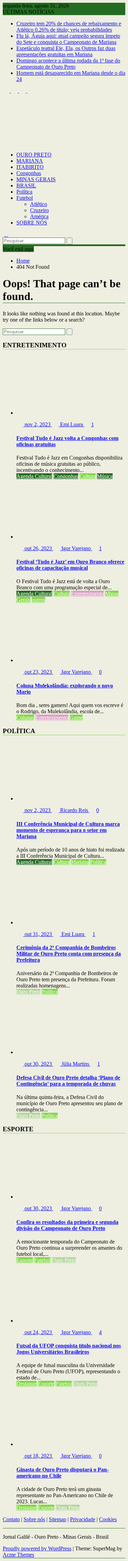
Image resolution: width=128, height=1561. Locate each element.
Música (105, 476)
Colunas (25, 717)
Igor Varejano (76, 548)
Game (76, 717)
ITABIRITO (30, 167)
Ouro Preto (28, 992)
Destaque (26, 1384)
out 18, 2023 (38, 1456)
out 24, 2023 (38, 1332)
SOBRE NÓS (31, 223)
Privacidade (82, 1519)
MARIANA (29, 161)
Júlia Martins (75, 1064)
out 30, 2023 (38, 1064)
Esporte (24, 1260)
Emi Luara (71, 424)
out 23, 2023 (38, 672)
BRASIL (26, 185)
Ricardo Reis (74, 810)
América (39, 216)
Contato (11, 1519)
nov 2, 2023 (37, 424)
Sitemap (57, 1519)
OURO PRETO (34, 155)
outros (38, 600)
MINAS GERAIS (36, 179)
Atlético (38, 204)
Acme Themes (18, 1555)
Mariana (80, 862)
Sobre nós (34, 1519)
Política (24, 192)
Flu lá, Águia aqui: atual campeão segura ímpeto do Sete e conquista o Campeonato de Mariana (68, 39)
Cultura (88, 476)
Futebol (24, 198)
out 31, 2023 (38, 934)
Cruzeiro (39, 210)
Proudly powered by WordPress (37, 1548)
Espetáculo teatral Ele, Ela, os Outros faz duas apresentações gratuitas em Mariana (65, 51)
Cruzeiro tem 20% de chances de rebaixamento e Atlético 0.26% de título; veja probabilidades (68, 27)
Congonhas (28, 173)
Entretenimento (87, 594)
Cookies (108, 1519)
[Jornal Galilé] (6, 143)
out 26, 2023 (38, 548)
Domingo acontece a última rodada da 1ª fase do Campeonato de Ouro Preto (68, 64)
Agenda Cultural (34, 476)
